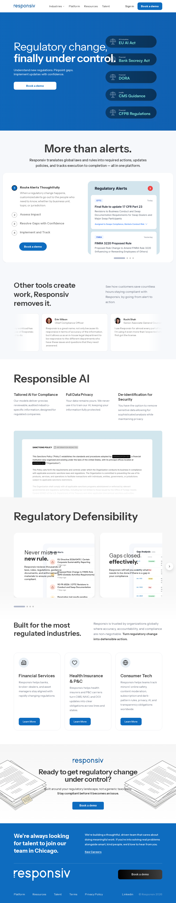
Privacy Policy (94, 894)
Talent (106, 6)
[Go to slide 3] (130, 258)
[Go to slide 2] (127, 258)
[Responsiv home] (42, 874)
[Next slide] (169, 566)
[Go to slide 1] (119, 258)
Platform (74, 6)
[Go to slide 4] (133, 258)
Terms (73, 894)
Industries (55, 6)
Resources (91, 6)
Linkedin (127, 894)
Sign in (129, 6)
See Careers (93, 852)
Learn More (31, 722)
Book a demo (150, 6)
